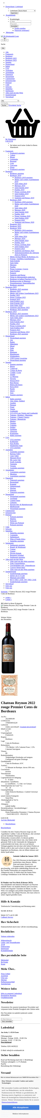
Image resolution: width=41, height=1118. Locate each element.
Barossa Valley (15, 454)
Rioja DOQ (14, 387)
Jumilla (12, 375)
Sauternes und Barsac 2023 (20, 332)
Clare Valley (14, 456)
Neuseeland (9, 77)
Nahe (12, 348)
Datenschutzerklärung (9, 1102)
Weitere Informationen (21, 1114)
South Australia (15, 462)
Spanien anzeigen (16, 364)
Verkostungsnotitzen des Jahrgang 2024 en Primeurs (27, 254)
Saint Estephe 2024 (21, 240)
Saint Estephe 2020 (21, 212)
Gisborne (13, 502)
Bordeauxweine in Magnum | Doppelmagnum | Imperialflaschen (22, 282)
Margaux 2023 (15, 320)
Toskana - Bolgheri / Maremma (21, 415)
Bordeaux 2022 (15, 226)
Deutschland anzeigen (18, 338)
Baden (12, 342)
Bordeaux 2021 (15, 224)
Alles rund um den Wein (14, 93)
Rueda (12, 389)
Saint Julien (14, 263)
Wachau (13, 488)
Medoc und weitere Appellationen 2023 (24, 316)
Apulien (13, 403)
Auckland (13, 498)
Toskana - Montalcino (18, 419)
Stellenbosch (14, 537)
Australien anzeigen (17, 452)
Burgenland (14, 482)
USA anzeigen (15, 440)
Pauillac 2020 (19, 214)
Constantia (14, 535)
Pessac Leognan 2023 (18, 326)
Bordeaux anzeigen (17, 173)
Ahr (11, 340)
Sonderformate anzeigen (18, 574)
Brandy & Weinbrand (18, 547)
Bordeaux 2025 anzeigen (19, 289)
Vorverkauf (9, 97)
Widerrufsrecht (6, 940)
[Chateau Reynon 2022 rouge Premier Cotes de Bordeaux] (8, 674)
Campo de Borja (16, 370)
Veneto (12, 409)
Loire (12, 163)
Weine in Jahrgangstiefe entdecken (22, 277)
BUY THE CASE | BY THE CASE (23, 580)
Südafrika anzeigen (17, 533)
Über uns (8, 586)
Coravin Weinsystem (17, 567)
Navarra (13, 379)
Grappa (12, 551)
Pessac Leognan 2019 (22, 192)
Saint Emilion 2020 (21, 218)
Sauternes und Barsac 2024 (24, 251)
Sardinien (13, 429)
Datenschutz (5, 947)
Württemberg (14, 356)
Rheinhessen (14, 354)
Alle (7, 52)
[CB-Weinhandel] (10, 36)
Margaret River (15, 458)
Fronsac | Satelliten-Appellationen (22, 259)
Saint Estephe (15, 261)
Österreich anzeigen (17, 480)
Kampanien (14, 433)
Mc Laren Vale (15, 460)
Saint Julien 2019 (21, 184)
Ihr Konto (4, 962)
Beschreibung (10, 824)
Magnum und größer (17, 578)
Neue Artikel (5, 974)
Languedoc (14, 159)
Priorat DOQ (14, 381)
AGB (3, 944)
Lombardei (14, 411)
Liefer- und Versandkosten (10, 942)
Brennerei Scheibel (17, 555)
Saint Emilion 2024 (21, 247)
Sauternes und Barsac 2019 (24, 198)
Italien (7, 66)
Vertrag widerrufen (7, 936)
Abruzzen (13, 431)
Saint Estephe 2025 (17, 303)
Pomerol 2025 (15, 299)
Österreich (9, 74)
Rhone (12, 157)
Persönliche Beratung (8, 995)
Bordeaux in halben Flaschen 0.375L (23, 279)
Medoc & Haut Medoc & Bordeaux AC (24, 257)
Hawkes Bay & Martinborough (21, 505)
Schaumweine (10, 81)
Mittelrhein (14, 344)
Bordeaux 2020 (15, 200)
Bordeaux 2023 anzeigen (19, 314)
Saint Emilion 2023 (17, 328)
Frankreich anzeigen (17, 153)
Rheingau (13, 352)
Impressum (5, 949)
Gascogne (13, 165)
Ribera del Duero (16, 385)
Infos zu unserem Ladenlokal (11, 993)
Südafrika (8, 89)
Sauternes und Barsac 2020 (24, 222)
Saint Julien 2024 (21, 236)
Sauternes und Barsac (18, 275)
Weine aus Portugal (17, 523)
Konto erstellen (20, 28)
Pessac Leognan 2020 (22, 216)
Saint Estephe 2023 (17, 322)
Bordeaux (9, 56)
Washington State (16, 446)
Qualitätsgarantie (7, 998)
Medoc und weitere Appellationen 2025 (24, 293)
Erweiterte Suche (15, 105)
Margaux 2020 (20, 210)
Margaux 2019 (20, 186)
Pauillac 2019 (19, 190)
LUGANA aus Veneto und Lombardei (24, 413)
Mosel (12, 346)
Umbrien (13, 425)
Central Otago (15, 500)
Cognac (13, 549)
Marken (13, 421)
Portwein (13, 521)
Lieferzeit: (4, 725)
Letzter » (8, 600)
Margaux (13, 265)
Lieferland (13, 11)
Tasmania (13, 464)
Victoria (13, 466)
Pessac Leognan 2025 (18, 297)
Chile (7, 85)
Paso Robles (14, 444)
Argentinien (9, 72)
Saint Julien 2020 (21, 208)
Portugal (8, 83)
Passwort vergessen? (22, 30)
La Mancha (14, 377)
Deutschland (9, 64)
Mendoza (13, 474)
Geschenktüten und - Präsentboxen (22, 565)
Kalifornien (14, 442)
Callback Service (7, 917)
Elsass (12, 167)
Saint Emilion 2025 (17, 301)
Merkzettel (9, 32)
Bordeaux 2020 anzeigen (24, 202)
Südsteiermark (15, 486)
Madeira (13, 519)
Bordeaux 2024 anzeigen (24, 230)
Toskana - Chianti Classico (19, 417)
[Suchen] (2, 103)
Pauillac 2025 (15, 295)
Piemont (13, 405)
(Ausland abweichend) (28, 727)
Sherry (12, 391)
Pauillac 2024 (19, 243)
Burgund (13, 161)
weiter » (8, 597)
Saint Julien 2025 (16, 305)
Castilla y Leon (15, 372)
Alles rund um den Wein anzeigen (22, 561)
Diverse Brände (15, 553)
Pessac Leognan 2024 (22, 245)
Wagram (13, 490)
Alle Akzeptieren (20, 1107)
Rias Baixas (14, 383)
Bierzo (12, 366)
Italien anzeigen (15, 399)
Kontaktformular (7, 951)
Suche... (4, 105)
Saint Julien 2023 (16, 318)
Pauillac (13, 267)
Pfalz (12, 350)
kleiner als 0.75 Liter (17, 576)
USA (7, 68)
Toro (11, 393)
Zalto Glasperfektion (17, 563)
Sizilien (12, 427)
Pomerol (13, 273)
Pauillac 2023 (15, 324)
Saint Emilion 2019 (21, 194)
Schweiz (8, 87)
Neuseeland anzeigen (17, 496)
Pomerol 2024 (20, 249)
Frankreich (9, 54)
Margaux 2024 (20, 238)
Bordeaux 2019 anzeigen (24, 178)
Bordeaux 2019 (15, 175)
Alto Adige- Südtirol (17, 401)
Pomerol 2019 (20, 196)
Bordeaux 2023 (11, 60)
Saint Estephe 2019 (21, 188)
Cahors (12, 155)
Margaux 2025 (15, 291)
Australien (9, 70)
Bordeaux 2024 (15, 228)
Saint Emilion (15, 271)
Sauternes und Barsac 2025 (20, 307)
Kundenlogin (10, 15)
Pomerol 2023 (15, 330)
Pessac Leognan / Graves (19, 269)
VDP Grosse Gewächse (18, 358)
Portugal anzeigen (16, 517)
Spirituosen (9, 91)
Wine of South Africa (17, 539)
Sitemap (4, 980)
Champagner (10, 79)
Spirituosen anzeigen (17, 545)
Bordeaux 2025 (11, 58)
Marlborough (14, 507)
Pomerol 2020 (20, 220)
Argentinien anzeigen (17, 472)
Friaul (12, 407)
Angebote (4, 976)
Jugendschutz (6, 984)
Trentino (13, 423)
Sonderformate (10, 95)
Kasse (3, 964)
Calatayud (13, 368)
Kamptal (13, 484)
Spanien (8, 62)
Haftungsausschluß (8, 982)
